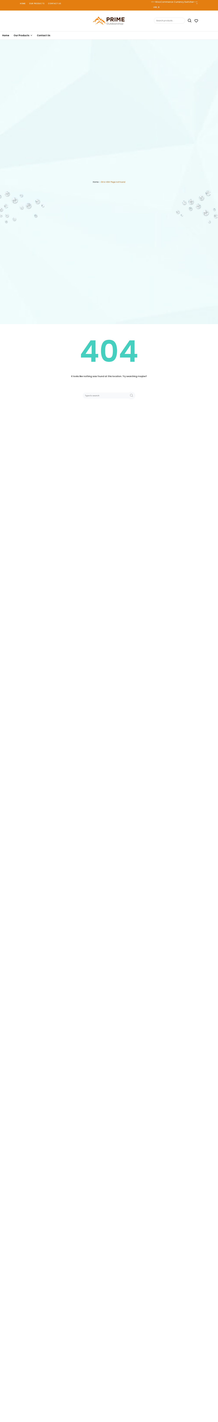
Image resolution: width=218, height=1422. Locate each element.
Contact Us (54, 3)
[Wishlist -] (196, 21)
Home (23, 3)
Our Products (36, 3)
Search (188, 21)
